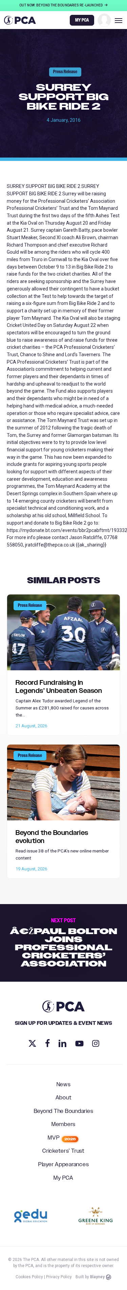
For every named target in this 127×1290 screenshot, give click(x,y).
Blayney (97, 1276)
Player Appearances (63, 1164)
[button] (118, 20)
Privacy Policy (59, 1276)
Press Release (65, 72)
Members (63, 1124)
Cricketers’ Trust (63, 1151)
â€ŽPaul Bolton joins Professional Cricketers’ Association (63, 943)
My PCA (63, 1178)
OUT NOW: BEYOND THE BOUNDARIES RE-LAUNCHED (61, 5)
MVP (62, 1138)
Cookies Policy (29, 1276)
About (64, 1098)
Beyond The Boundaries (63, 1111)
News (64, 1085)
